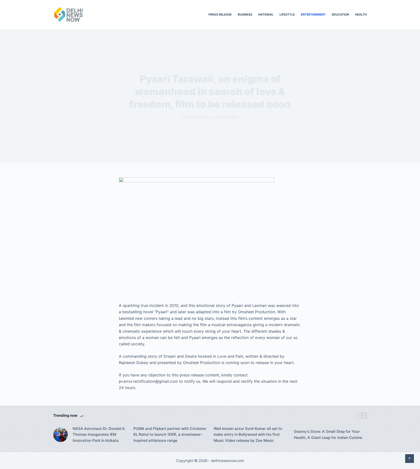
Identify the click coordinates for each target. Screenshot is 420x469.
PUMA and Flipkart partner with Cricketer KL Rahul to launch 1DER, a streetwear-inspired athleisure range (169, 434)
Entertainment (313, 14)
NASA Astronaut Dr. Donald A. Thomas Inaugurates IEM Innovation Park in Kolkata (99, 434)
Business (245, 14)
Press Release (220, 14)
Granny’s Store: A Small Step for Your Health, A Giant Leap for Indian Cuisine (328, 434)
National (265, 14)
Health (361, 14)
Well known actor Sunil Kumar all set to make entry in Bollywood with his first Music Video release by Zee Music (248, 434)
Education (340, 14)
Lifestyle (287, 14)
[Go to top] (409, 458)
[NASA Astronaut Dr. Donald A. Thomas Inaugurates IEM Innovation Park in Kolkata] (60, 434)
